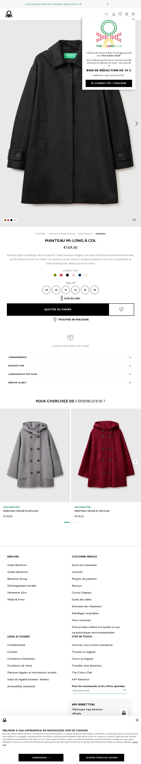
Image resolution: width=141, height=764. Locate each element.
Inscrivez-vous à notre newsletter (92, 645)
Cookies (12, 651)
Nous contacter (81, 620)
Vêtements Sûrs (16, 592)
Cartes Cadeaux (81, 592)
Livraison (77, 571)
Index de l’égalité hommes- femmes (28, 679)
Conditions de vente (19, 665)
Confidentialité (16, 645)
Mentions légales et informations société (31, 672)
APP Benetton (80, 679)
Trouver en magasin (73, 319)
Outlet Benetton (17, 571)
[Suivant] (107, 4)
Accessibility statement (21, 686)
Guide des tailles (72, 298)
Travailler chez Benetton (87, 665)
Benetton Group (17, 578)
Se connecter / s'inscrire (109, 83)
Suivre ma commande (84, 565)
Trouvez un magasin (84, 651)
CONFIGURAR (39, 757)
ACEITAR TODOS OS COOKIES (102, 757)
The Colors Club (82, 672)
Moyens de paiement (84, 578)
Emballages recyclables (85, 613)
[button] (135, 462)
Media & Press (16, 599)
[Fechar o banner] (137, 720)
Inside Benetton (17, 565)
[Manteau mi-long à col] (5, 220)
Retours (77, 585)
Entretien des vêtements (87, 606)
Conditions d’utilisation (21, 658)
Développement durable (21, 585)
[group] (35, 463)
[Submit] (124, 690)
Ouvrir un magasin (83, 658)
